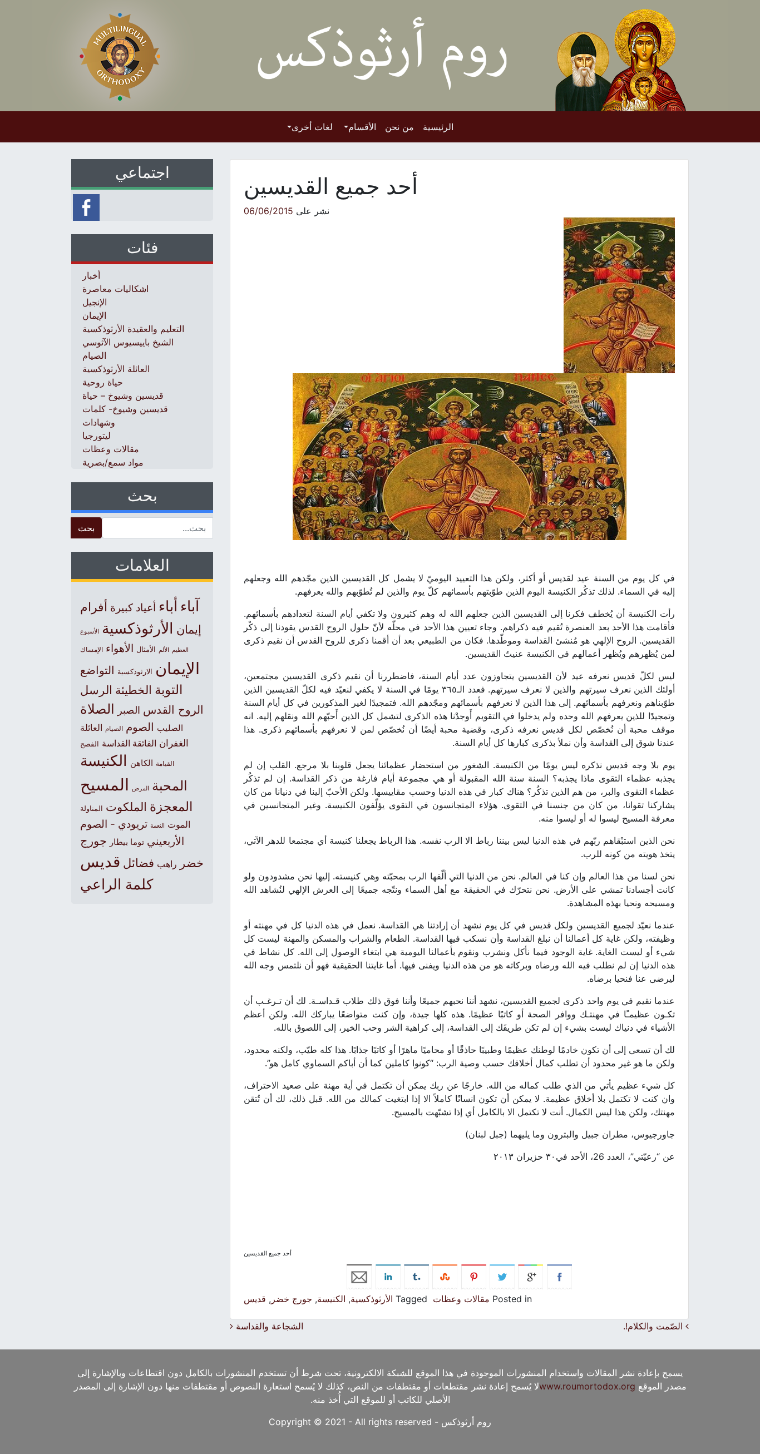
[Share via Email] (359, 1276)
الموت (178, 824)
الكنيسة (331, 1298)
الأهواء (120, 648)
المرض (140, 788)
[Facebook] (86, 206)
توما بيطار (127, 842)
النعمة (157, 825)
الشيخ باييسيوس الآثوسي (128, 342)
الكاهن (141, 763)
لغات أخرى (312, 126)
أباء (168, 606)
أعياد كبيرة (133, 607)
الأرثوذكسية (372, 1298)
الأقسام (362, 126)
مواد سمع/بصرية (113, 462)
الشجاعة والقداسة (268, 1326)
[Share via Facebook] (559, 1276)
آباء (189, 606)
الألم (164, 650)
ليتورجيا (96, 435)
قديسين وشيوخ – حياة (123, 395)
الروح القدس (173, 709)
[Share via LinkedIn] (388, 1276)
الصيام (94, 355)
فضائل (138, 862)
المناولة (91, 808)
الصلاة (97, 709)
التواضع (97, 670)
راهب (167, 863)
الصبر (128, 710)
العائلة (91, 728)
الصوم (140, 727)
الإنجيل (94, 302)
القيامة (165, 763)
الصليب (170, 728)
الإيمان (94, 315)
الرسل (96, 690)
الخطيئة (133, 690)
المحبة (169, 786)
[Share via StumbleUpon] (444, 1276)
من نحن (399, 126)
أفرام (93, 607)
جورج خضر (291, 1298)
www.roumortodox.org (587, 1386)
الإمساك (91, 650)
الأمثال (146, 649)
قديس (255, 1298)
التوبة (168, 690)
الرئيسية (438, 126)
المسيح (104, 784)
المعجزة (171, 806)
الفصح (89, 744)
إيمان (188, 629)
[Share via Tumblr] (416, 1276)
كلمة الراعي (116, 884)
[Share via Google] (530, 1276)
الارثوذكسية (134, 671)
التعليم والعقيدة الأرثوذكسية (133, 328)
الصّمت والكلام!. (654, 1326)
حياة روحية (102, 382)
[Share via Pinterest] (473, 1276)
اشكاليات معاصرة (115, 288)
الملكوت (126, 807)
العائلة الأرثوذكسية (116, 368)
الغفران (174, 743)
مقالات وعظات (461, 1298)
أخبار (91, 275)
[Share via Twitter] (502, 1276)
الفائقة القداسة (129, 743)
